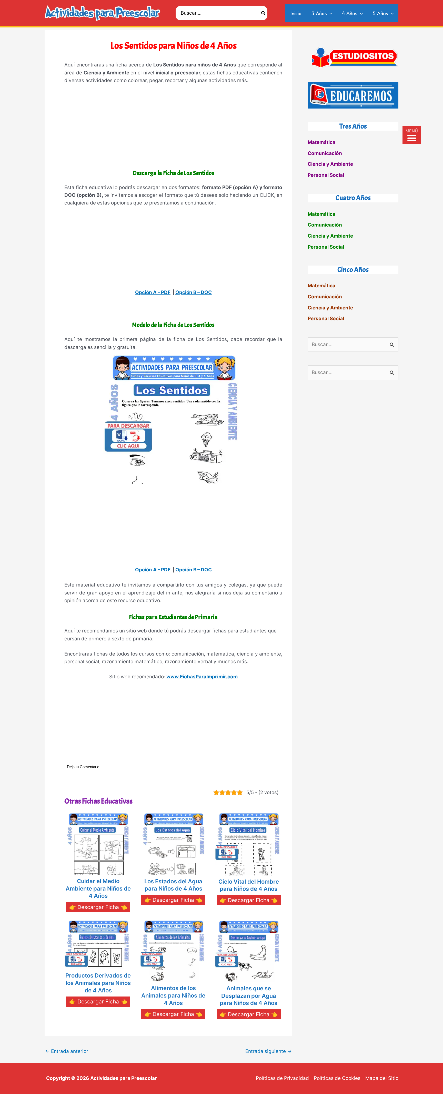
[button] (329, 13)
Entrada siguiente (268, 1051)
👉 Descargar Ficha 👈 (98, 907)
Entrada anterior (66, 1051)
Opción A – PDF (152, 292)
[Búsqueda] (263, 13)
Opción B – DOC (193, 292)
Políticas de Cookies (337, 1078)
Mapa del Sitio (381, 1078)
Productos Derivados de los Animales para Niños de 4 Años (98, 982)
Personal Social (326, 175)
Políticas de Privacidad (282, 1078)
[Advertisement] (173, 128)
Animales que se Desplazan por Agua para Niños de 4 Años (248, 995)
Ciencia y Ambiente (330, 164)
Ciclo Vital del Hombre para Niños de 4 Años (248, 885)
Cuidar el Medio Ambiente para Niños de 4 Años (98, 888)
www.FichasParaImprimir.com (202, 677)
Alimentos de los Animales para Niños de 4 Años (173, 995)
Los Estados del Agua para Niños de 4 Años (173, 885)
